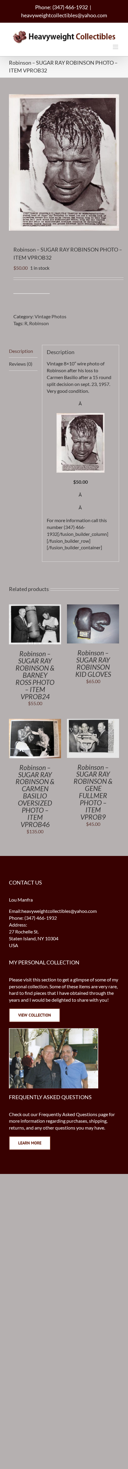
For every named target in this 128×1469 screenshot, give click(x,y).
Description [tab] (21, 351)
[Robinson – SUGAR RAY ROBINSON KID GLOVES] (93, 607)
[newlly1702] (80, 416)
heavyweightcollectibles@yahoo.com (64, 15)
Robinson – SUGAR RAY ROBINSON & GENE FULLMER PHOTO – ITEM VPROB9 (93, 792)
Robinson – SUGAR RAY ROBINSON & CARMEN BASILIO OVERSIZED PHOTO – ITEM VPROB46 (34, 796)
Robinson (39, 323)
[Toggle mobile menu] (116, 47)
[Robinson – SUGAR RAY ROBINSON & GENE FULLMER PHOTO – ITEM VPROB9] (93, 722)
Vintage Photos (50, 316)
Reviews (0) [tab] (20, 364)
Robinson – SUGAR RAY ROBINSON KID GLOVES (93, 663)
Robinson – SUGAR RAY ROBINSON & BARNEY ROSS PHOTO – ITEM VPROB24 (34, 674)
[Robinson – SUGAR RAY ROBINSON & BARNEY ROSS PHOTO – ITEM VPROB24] (35, 607)
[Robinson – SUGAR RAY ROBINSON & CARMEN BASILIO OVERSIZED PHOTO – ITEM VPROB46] (35, 722)
